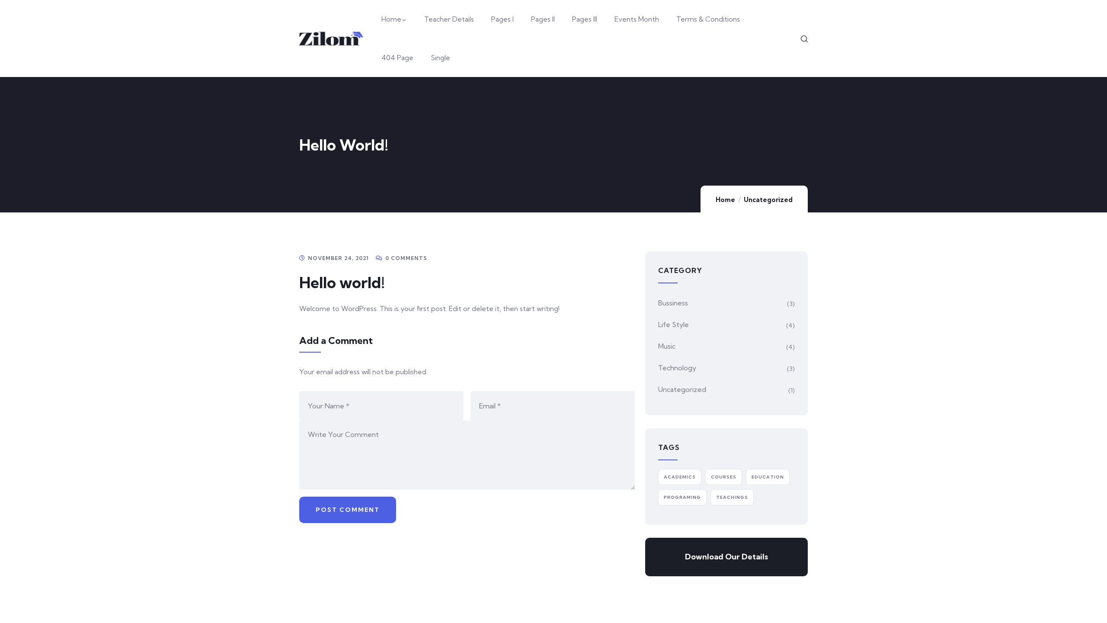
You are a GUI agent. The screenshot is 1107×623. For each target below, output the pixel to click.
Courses (723, 477)
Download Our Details (726, 557)
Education (768, 477)
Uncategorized (768, 200)
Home (725, 200)
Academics (680, 477)
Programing (682, 497)
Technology (677, 367)
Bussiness (673, 303)
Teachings (732, 497)
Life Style (673, 324)
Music (666, 346)
